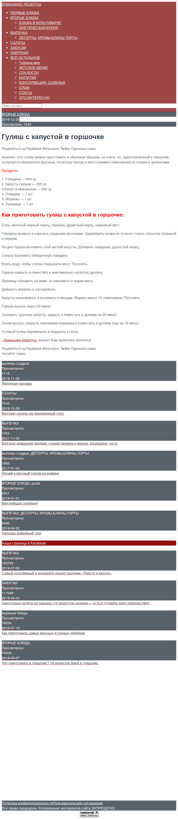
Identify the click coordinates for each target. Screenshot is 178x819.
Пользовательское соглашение (78, 803)
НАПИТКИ (27, 77)
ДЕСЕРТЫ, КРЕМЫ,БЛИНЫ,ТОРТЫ (48, 37)
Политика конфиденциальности (27, 803)
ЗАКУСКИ (18, 47)
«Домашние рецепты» (20, 339)
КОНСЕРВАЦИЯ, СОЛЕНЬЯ (42, 82)
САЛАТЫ (17, 42)
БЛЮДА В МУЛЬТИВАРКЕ (40, 22)
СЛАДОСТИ (29, 72)
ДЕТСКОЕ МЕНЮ (33, 67)
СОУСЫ (25, 92)
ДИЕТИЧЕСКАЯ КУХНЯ (38, 27)
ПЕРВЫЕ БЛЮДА (24, 12)
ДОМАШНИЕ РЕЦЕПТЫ (21, 4)
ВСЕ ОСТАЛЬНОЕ (25, 57)
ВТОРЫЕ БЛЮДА (24, 17)
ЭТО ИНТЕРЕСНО (34, 97)
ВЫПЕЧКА (19, 32)
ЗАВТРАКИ (19, 52)
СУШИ (24, 87)
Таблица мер (29, 62)
